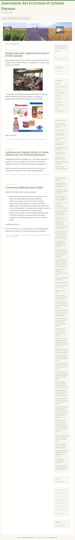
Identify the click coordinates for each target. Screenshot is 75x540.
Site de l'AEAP (59, 481)
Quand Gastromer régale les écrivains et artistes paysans (27, 54)
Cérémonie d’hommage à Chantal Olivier (61, 273)
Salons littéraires (60, 111)
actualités (13, 139)
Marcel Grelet (46, 235)
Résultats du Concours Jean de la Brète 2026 (60, 244)
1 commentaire (42, 139)
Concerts (57, 90)
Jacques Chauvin (37, 235)
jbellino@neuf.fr (38, 171)
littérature (29, 174)
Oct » (61, 514)
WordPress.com (53, 537)
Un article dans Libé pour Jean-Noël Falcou (61, 439)
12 (65, 500)
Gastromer (33, 139)
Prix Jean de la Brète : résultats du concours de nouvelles (61, 385)
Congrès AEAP (59, 130)
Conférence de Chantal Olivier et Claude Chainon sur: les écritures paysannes (27, 153)
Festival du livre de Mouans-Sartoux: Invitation (60, 445)
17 (61, 503)
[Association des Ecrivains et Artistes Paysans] (37, 31)
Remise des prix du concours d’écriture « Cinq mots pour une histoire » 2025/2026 (61, 235)
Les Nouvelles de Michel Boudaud (60, 153)
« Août (57, 514)
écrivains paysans (21, 139)
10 (61, 500)
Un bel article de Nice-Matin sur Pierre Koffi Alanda (61, 358)
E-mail (57, 51)
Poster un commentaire (11, 236)
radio (56, 108)
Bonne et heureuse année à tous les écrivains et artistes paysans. (61, 304)
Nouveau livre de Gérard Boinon (60, 143)
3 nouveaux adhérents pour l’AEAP (24, 187)
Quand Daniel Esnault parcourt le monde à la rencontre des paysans (61, 343)
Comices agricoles (60, 87)
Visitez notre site (24, 18)
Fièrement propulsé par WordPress (26, 537)
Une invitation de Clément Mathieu (60, 134)
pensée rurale (36, 174)
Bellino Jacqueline (60, 196)
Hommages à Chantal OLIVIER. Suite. (61, 185)
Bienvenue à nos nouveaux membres (61, 468)
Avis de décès (59, 280)
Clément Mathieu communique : (60, 461)
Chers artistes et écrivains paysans (61, 298)
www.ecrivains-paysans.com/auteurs (34, 231)
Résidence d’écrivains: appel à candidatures (61, 351)
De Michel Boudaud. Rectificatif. (61, 148)
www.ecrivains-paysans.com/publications (34, 164)
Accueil (4, 18)
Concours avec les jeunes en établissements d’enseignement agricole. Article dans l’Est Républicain (61, 224)
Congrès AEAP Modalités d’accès (60, 158)
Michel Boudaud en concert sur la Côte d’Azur (61, 367)
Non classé (58, 99)
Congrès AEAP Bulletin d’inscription (61, 163)
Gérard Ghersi (29, 235)
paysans (57, 102)
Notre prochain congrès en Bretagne (61, 167)
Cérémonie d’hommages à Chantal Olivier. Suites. (61, 206)
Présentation (13, 18)
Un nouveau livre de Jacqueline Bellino (61, 212)
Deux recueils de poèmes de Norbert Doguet (61, 125)
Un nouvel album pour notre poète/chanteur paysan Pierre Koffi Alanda (61, 376)
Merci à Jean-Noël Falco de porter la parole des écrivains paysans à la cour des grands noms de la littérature (61, 413)
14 (56, 503)
